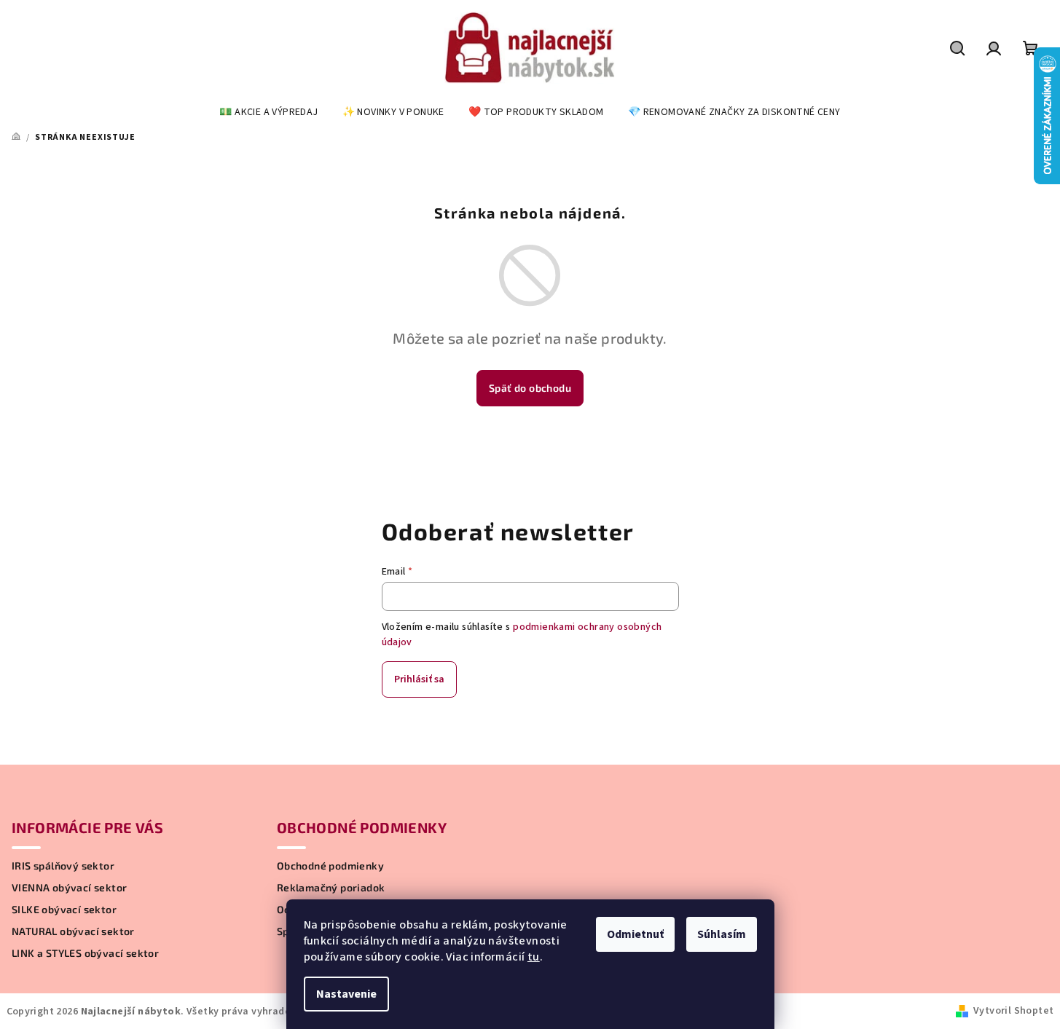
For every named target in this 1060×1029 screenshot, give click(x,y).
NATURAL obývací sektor (73, 931)
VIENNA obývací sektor (69, 888)
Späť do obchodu (530, 388)
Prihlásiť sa (419, 679)
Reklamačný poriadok (331, 888)
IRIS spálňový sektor (63, 866)
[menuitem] (268, 112)
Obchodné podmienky (330, 866)
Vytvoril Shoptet (1013, 1011)
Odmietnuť (635, 934)
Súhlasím (721, 934)
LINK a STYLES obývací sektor (85, 953)
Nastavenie (346, 994)
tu (533, 957)
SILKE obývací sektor (64, 909)
